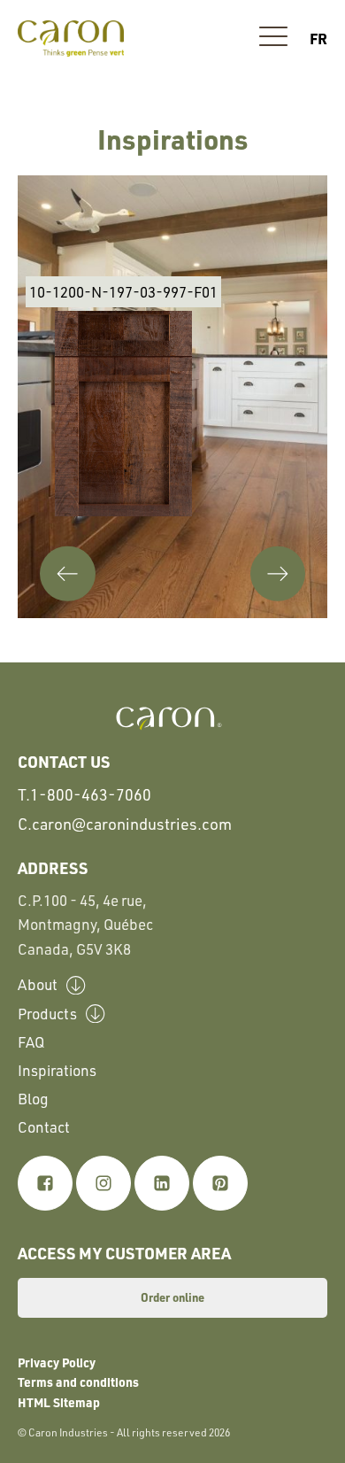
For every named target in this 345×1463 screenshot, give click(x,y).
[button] (273, 38)
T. (84, 794)
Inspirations (57, 1070)
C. (125, 823)
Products (47, 1013)
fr (318, 38)
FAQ (31, 1042)
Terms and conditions (78, 1381)
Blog (33, 1098)
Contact (44, 1127)
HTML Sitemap (59, 1402)
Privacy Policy (57, 1362)
